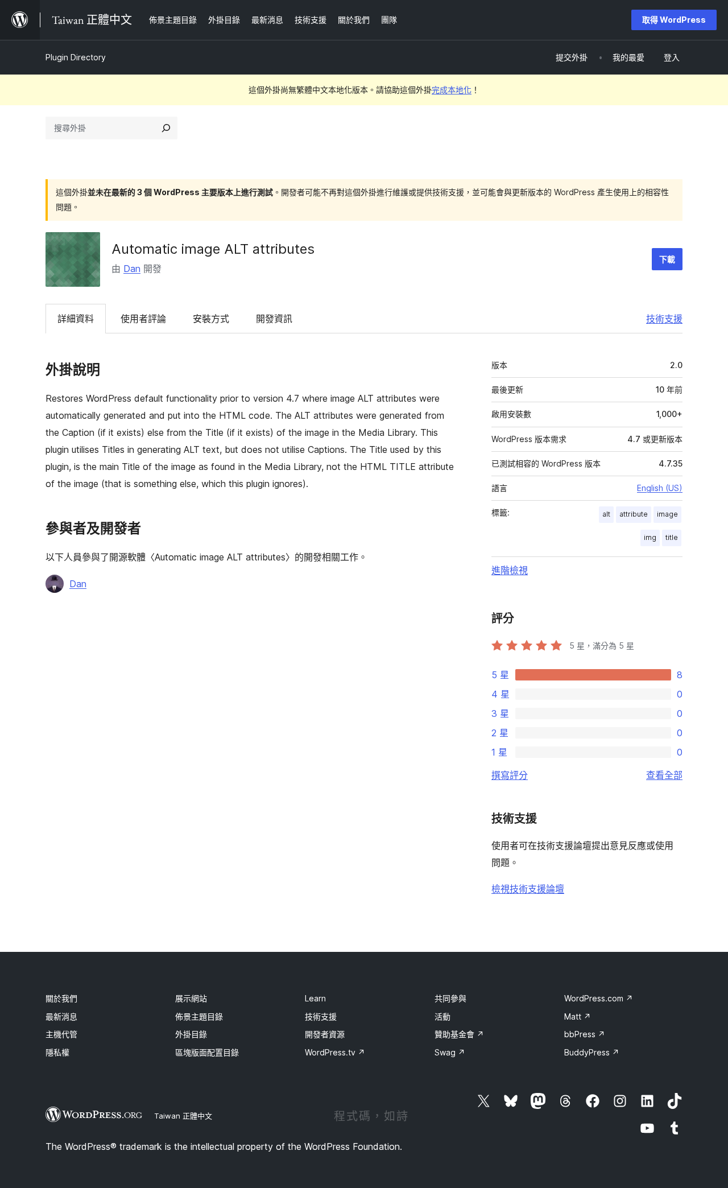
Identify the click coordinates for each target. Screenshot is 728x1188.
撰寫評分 (509, 775)
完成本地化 (451, 89)
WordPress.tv (335, 1052)
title (671, 537)
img (650, 537)
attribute (633, 514)
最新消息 (61, 1016)
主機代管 (61, 1034)
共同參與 (450, 998)
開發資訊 (274, 318)
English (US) (659, 488)
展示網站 (191, 998)
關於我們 (61, 998)
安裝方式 (211, 318)
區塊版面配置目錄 (207, 1052)
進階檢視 (509, 570)
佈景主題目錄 (199, 1016)
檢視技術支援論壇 (527, 888)
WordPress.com (598, 998)
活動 (442, 1016)
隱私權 (57, 1052)
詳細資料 (75, 318)
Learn (315, 998)
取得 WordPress (674, 19)
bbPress (584, 1034)
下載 (667, 259)
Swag (450, 1052)
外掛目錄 (191, 1034)
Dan (131, 268)
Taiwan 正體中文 (183, 1115)
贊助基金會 (459, 1034)
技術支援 (664, 318)
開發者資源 (325, 1034)
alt (606, 514)
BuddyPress (591, 1052)
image (667, 514)
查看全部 (664, 775)
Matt (577, 1016)
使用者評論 (143, 318)
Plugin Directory (76, 57)
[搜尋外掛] (166, 128)
